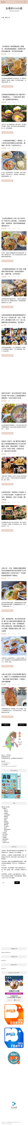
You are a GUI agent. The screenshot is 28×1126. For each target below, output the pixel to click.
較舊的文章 (6, 724)
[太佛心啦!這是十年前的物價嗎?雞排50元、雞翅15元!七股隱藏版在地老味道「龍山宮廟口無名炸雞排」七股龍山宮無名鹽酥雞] (14, 696)
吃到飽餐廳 (6, 823)
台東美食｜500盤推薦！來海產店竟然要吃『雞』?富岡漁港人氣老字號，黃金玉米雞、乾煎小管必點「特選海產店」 (13, 856)
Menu (4, 2)
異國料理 (6, 816)
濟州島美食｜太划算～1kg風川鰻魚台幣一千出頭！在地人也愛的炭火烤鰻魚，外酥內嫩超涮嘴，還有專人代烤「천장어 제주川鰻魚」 (13, 875)
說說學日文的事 (6, 842)
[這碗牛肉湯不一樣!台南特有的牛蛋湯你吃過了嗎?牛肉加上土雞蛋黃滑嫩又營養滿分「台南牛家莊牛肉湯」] (14, 413)
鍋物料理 (6, 821)
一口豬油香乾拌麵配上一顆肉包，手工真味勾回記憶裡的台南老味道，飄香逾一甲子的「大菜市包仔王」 (13, 143)
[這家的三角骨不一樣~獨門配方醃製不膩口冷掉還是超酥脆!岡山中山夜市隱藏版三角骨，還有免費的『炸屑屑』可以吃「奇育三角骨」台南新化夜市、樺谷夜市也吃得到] (14, 465)
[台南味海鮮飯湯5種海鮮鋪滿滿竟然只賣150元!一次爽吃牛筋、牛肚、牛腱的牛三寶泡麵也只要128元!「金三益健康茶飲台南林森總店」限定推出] (14, 336)
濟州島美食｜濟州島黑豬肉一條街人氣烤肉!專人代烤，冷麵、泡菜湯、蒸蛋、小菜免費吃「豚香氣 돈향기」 (13, 869)
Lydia (9, 102)
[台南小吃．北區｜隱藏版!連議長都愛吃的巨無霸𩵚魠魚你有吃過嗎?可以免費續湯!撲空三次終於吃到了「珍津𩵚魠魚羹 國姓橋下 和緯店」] (14, 590)
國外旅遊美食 (5, 839)
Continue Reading (7, 86)
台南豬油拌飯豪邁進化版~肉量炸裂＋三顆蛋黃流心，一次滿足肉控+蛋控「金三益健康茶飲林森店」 (13, 97)
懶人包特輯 (5, 834)
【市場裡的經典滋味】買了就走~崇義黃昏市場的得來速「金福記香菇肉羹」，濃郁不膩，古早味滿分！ (13, 271)
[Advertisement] (14, 201)
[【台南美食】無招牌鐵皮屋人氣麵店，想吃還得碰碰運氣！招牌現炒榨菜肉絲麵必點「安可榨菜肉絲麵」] (14, 66)
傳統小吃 (3, 102)
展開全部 (3, 807)
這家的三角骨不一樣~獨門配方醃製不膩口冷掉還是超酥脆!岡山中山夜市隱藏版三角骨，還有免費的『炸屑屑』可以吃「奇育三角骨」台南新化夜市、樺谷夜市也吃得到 (13, 446)
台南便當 (6, 813)
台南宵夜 (6, 818)
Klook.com (3, 952)
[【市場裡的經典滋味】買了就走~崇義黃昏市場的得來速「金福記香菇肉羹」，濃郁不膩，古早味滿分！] (14, 287)
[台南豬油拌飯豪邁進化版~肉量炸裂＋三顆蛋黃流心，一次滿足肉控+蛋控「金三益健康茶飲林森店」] (14, 113)
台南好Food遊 (14, 8)
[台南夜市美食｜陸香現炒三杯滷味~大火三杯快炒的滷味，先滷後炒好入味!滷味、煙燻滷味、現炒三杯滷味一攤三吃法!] (14, 512)
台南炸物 (6, 811)
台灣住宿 (4, 836)
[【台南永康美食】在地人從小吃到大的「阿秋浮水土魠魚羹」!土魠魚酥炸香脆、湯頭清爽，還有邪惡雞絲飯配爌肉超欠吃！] (14, 240)
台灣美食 (4, 832)
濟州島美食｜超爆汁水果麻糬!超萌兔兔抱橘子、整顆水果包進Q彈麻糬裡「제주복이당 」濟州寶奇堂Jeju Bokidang (13, 863)
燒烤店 (5, 819)
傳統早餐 (6, 824)
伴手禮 (5, 831)
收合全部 (8, 807)
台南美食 (3, 502)
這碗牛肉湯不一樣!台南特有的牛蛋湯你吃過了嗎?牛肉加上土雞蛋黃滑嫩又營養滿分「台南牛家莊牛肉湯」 (13, 395)
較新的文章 (21, 724)
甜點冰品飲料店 (7, 829)
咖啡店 (5, 827)
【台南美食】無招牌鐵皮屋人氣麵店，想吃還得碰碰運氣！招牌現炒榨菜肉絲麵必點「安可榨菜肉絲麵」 (13, 49)
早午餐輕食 (6, 826)
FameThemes (10, 1123)
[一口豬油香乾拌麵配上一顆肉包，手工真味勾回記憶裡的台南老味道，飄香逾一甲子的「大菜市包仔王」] (14, 160)
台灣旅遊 (4, 837)
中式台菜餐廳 (7, 815)
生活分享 (4, 840)
